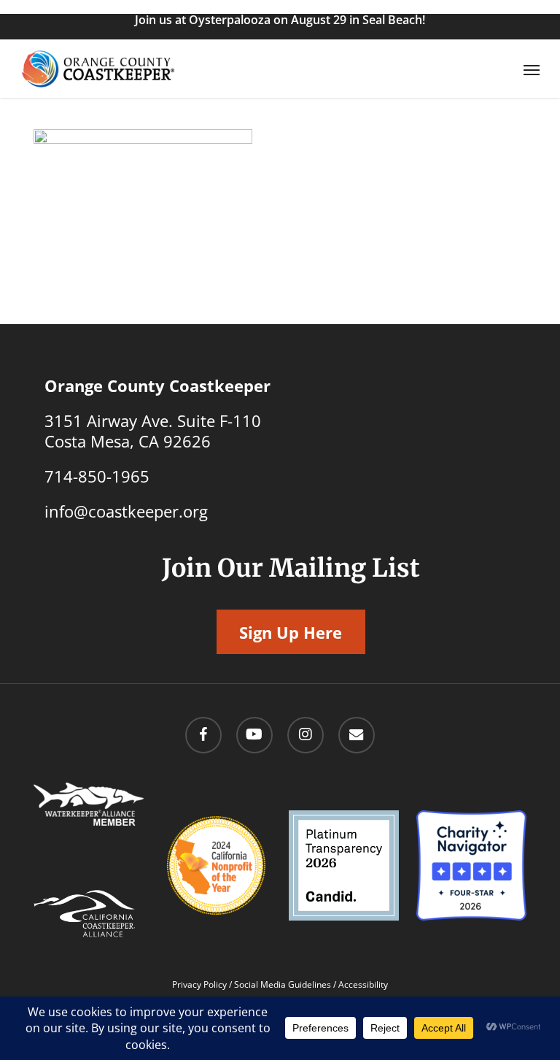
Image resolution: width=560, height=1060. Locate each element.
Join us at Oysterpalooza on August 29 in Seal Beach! (280, 20)
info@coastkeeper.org (126, 511)
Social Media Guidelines (282, 984)
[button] (532, 69)
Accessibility (363, 984)
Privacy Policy (199, 984)
